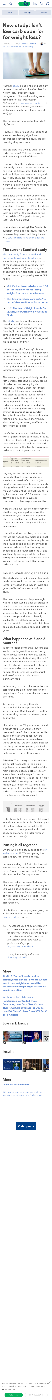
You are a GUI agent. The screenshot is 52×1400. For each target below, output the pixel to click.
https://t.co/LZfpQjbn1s (20, 946)
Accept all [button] (14, 1395)
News (10, 12)
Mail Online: (27, 290)
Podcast (43, 12)
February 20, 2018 (17, 957)
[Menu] (4, 3)
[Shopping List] (41, 3)
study (16, 85)
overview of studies (30, 103)
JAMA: (25, 983)
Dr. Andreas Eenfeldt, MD (29, 44)
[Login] (47, 3)
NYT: (27, 312)
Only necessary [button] (36, 1395)
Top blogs (27, 12)
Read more (40, 1386)
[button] (26, 1389)
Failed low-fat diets (10, 46)
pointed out (9, 917)
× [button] (50, 1383)
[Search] (10, 3)
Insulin (21, 46)
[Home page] (26, 3)
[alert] (26, 1390)
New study (29, 46)
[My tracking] (35, 3)
